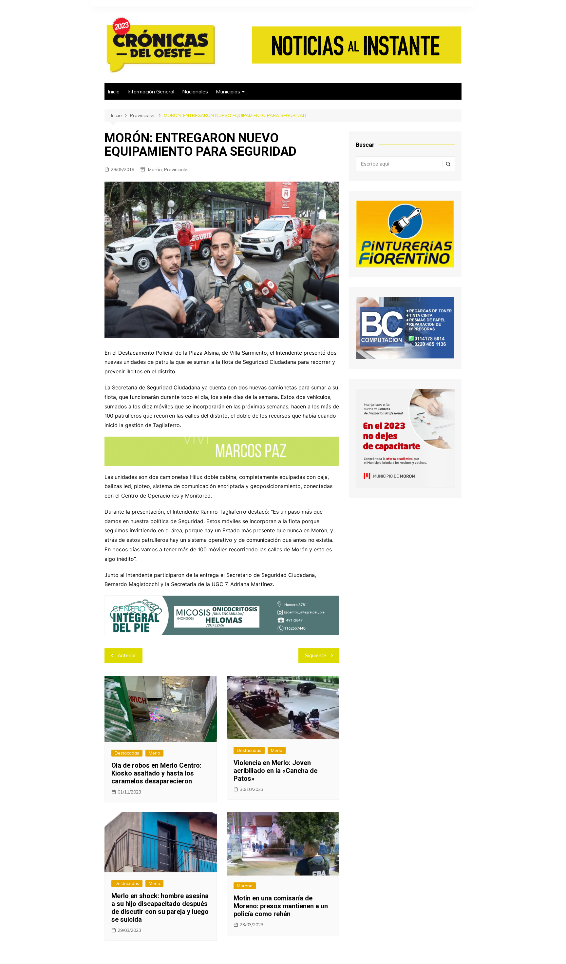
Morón (155, 169)
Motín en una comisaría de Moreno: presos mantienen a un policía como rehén (281, 906)
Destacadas (127, 753)
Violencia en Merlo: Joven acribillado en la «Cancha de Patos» (275, 770)
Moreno (245, 885)
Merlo (154, 753)
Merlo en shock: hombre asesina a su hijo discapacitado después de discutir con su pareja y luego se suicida (160, 907)
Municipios (228, 91)
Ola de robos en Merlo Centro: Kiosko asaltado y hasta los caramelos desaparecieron (156, 773)
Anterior (127, 655)
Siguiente (315, 655)
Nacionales (195, 91)
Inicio (114, 91)
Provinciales (177, 169)
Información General (150, 91)
